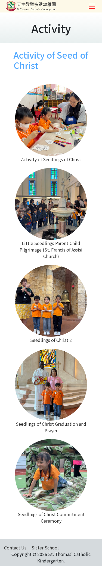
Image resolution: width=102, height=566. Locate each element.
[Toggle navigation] (92, 6)
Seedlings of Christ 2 (51, 340)
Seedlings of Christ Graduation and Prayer (51, 427)
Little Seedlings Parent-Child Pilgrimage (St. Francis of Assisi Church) (51, 249)
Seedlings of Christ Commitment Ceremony (51, 517)
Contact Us (15, 547)
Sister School (45, 547)
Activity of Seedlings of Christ (51, 159)
